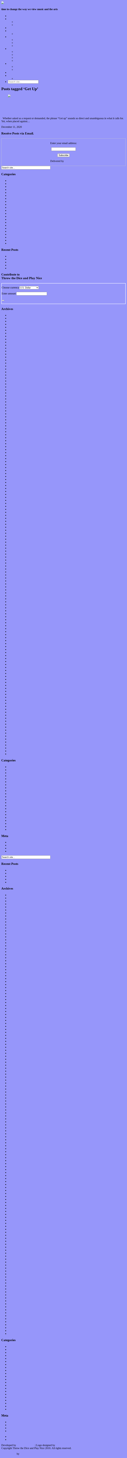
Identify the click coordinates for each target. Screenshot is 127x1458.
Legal (18, 69)
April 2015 (13, 592)
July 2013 (13, 655)
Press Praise (21, 66)
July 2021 (13, 369)
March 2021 (14, 380)
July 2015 (13, 583)
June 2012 (13, 694)
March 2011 (14, 739)
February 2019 (15, 455)
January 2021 (15, 386)
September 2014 (16, 613)
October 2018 (15, 467)
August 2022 (14, 330)
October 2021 (15, 360)
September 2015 (16, 577)
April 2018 (13, 485)
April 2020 (13, 413)
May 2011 (13, 733)
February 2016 (15, 562)
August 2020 (14, 401)
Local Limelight (16, 30)
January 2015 (15, 601)
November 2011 (16, 715)
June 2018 (13, 479)
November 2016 (16, 536)
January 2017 (15, 530)
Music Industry (16, 207)
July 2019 (13, 440)
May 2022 (13, 339)
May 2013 (13, 661)
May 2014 (13, 625)
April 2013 (13, 664)
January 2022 (15, 351)
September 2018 (16, 470)
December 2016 (16, 533)
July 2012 (13, 691)
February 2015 (15, 598)
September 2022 (16, 327)
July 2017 (13, 512)
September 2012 (16, 685)
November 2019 (16, 428)
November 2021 (16, 357)
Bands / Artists (22, 24)
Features (12, 18)
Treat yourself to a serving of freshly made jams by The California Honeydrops (49, 265)
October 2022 (15, 324)
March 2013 (14, 667)
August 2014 (14, 616)
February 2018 (15, 491)
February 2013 (15, 670)
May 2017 (13, 518)
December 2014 (16, 604)
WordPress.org (15, 851)
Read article (42, 126)
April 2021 (13, 377)
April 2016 (13, 557)
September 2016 (16, 542)
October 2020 (15, 395)
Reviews (12, 36)
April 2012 (13, 700)
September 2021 (16, 363)
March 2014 (14, 631)
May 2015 (13, 589)
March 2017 (14, 524)
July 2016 (13, 548)
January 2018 (15, 494)
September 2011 (16, 721)
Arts (10, 186)
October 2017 (15, 503)
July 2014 (13, 619)
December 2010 (16, 747)
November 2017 (16, 500)
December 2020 (16, 389)
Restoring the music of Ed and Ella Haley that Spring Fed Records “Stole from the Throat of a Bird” (60, 262)
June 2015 (13, 586)
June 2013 (13, 658)
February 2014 (15, 634)
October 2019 (15, 431)
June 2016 (13, 551)
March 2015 (14, 595)
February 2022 (15, 348)
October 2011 (15, 718)
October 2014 (15, 610)
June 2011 (13, 730)
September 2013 (16, 649)
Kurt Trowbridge (25, 1445)
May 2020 (13, 410)
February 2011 (15, 742)
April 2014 (13, 628)
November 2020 (16, 392)
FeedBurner (70, 161)
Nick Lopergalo (64, 1445)
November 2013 (16, 643)
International (14, 198)
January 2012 (15, 709)
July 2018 (13, 476)
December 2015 (16, 568)
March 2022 (14, 345)
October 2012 (15, 682)
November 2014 (16, 607)
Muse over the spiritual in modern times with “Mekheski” (38, 256)
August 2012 (14, 688)
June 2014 (13, 622)
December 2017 (16, 497)
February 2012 (15, 706)
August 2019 (14, 437)
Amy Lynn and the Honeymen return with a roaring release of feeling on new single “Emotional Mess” (61, 259)
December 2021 (16, 354)
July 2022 (13, 333)
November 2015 (16, 571)
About (11, 63)
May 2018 (13, 482)
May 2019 (13, 446)
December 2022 (16, 318)
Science (12, 225)
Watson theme (8, 1453)
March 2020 (14, 416)
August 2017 (14, 509)
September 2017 (16, 506)
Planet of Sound (23, 33)
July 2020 (13, 404)
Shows (18, 45)
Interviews (13, 27)
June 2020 (13, 407)
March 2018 (14, 488)
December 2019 (16, 425)
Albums (19, 39)
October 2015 (15, 574)
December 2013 (16, 640)
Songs (18, 42)
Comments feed (16, 848)
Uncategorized (15, 243)
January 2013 (15, 673)
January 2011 (15, 745)
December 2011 (16, 712)
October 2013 (15, 646)
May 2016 (13, 554)
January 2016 (15, 565)
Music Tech (14, 48)
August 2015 (14, 580)
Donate (12, 72)
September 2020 (16, 398)
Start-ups (19, 54)
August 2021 (14, 366)
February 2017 (15, 527)
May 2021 (13, 374)
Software (19, 60)
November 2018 (16, 464)
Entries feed (14, 845)
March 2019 (14, 452)
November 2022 (16, 321)
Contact (12, 75)
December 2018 (16, 461)
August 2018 (14, 473)
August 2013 (14, 652)
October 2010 (15, 753)
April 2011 (13, 736)
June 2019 (13, 443)
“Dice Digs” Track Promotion (30, 78)
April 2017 (13, 521)
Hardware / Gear (23, 57)
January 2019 (15, 458)
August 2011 (14, 724)
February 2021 (15, 383)
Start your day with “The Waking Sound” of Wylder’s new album (42, 268)
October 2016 (15, 539)
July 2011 (13, 727)
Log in (11, 842)
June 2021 (13, 372)
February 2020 (15, 419)
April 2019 (13, 449)
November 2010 (16, 750)
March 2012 (14, 703)
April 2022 (13, 342)
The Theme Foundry (31, 1453)
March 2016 (14, 559)
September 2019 (16, 434)
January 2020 (15, 422)
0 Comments (29, 126)
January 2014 (15, 637)
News (11, 213)
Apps (17, 51)
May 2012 (13, 697)
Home (11, 15)
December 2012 (16, 676)
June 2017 (13, 515)
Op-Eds (19, 21)
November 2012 (16, 679)
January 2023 (15, 315)
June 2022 (13, 336)
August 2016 (14, 545)
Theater (12, 240)
